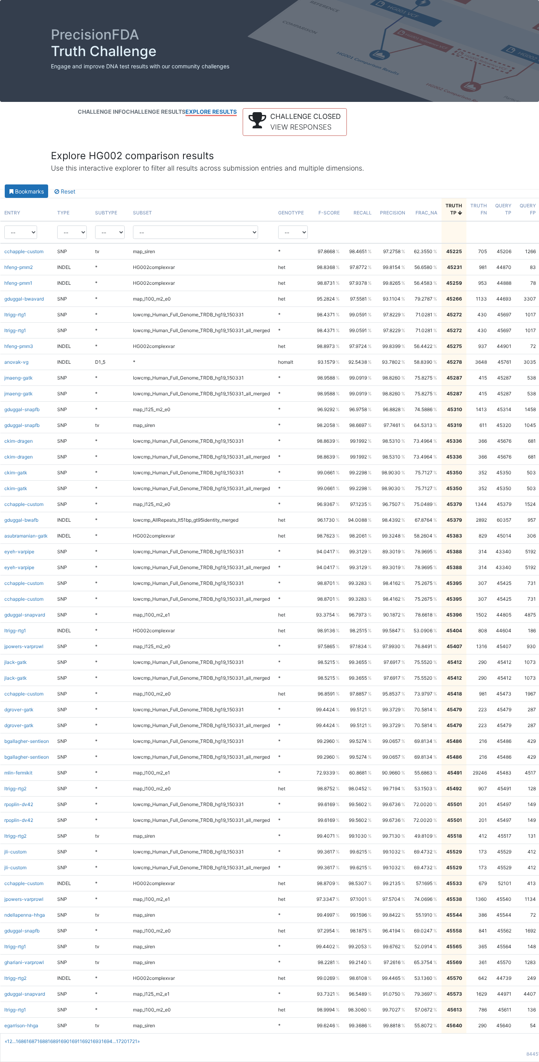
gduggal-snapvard (24, 615)
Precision (392, 213)
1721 (132, 1041)
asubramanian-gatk (26, 536)
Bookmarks (28, 191)
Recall (363, 213)
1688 (42, 1041)
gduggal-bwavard (24, 299)
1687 (31, 1041)
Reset (67, 191)
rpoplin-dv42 (18, 804)
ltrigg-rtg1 (15, 315)
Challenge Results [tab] (155, 111)
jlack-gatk (15, 662)
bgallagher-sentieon (26, 741)
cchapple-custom (23, 251)
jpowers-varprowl (23, 646)
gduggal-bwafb (21, 520)
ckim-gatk (15, 473)
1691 (74, 1041)
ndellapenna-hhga (24, 915)
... (14, 1041)
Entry (12, 213)
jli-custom (15, 852)
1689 (53, 1041)
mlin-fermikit (18, 773)
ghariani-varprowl (24, 962)
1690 (63, 1041)
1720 (121, 1041)
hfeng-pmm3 (18, 346)
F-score (329, 213)
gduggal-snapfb (21, 409)
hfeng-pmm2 (18, 267)
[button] (295, 122)
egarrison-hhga (21, 1025)
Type (63, 213)
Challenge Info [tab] (102, 111)
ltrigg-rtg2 (15, 788)
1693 (95, 1041)
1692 (85, 1041)
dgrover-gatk (19, 709)
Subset (142, 213)
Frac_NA (426, 213)
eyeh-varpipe (19, 551)
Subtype (106, 213)
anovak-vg (16, 362)
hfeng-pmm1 (18, 283)
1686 (21, 1041)
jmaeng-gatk (18, 378)
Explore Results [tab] (211, 111)
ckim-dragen (18, 441)
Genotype (291, 213)
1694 (106, 1041)
